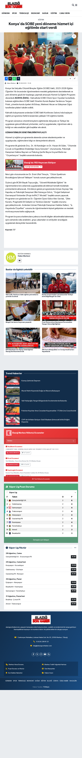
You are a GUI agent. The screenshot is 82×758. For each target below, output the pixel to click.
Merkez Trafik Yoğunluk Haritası (55, 664)
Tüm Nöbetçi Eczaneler (42, 479)
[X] (37, 654)
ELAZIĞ (49, 681)
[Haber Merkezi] (11, 257)
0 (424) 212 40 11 (13, 464)
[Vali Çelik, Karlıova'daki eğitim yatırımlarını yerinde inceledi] (23, 283)
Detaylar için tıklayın (41, 540)
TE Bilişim (46, 687)
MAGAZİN (73, 681)
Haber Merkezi (11, 83)
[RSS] (49, 654)
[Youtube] (45, 654)
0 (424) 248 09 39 (14, 452)
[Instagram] (41, 654)
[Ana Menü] (76, 5)
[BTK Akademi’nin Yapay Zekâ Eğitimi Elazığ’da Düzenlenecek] (23, 338)
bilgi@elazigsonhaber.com (42, 646)
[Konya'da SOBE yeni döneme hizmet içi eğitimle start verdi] (41, 54)
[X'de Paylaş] (10, 78)
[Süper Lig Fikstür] (75, 548)
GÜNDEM (6, 13)
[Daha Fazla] (18, 78)
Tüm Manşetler (49, 669)
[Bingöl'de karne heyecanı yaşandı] (23, 310)
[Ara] (73, 5)
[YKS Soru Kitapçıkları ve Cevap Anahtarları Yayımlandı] (59, 338)
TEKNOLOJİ (24, 13)
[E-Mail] (19, 260)
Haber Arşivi (49, 673)
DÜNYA (55, 681)
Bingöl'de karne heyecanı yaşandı (18, 322)
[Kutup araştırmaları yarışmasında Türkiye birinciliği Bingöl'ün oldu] (59, 283)
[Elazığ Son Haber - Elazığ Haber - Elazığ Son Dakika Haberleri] (13, 5)
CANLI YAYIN (64, 13)
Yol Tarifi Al (26, 452)
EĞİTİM (54, 13)
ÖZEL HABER (64, 681)
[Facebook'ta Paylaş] (6, 78)
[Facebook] (33, 654)
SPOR (14, 13)
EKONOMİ (35, 13)
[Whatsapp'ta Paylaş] (14, 78)
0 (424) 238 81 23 (42, 641)
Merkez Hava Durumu (16, 664)
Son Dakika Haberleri (15, 673)
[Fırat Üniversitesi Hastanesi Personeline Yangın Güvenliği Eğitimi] (59, 310)
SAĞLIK (45, 13)
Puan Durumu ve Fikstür (16, 669)
